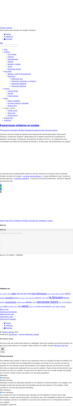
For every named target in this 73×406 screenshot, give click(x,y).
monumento (10, 302)
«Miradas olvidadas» (21, 178)
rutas (19, 306)
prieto (5, 306)
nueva (23, 302)
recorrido (11, 306)
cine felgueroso (39, 293)
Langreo (7, 52)
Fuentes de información (8, 312)
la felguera (56, 297)
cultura (49, 294)
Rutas (6, 98)
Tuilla (57, 306)
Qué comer (11, 113)
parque (29, 302)
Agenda (10, 93)
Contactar (7, 120)
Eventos (7, 89)
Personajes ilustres (14, 69)
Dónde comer (12, 110)
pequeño (34, 302)
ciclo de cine (22, 294)
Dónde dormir (13, 115)
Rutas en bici (12, 106)
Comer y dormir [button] (9, 108)
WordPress (13, 334)
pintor (60, 302)
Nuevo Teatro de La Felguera (10, 221)
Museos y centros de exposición (19, 74)
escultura (9, 298)
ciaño (13, 293)
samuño (31, 306)
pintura (68, 302)
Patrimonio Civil (17, 79)
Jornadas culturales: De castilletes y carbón (37, 221)
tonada (53, 306)
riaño (15, 306)
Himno (10, 67)
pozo (1, 306)
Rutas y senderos (14, 101)
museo (19, 302)
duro (56, 294)
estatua (16, 298)
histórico (38, 298)
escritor (2, 298)
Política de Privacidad (8, 319)
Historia (10, 62)
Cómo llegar (12, 54)
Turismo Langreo (8, 332)
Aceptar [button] (51, 345)
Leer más (64, 345)
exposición (22, 298)
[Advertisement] (36, 13)
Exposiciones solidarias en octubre (19, 125)
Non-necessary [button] (5, 390)
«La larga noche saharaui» (32, 176)
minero (2, 302)
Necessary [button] (4, 375)
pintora (64, 302)
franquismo (31, 298)
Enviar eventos (13, 96)
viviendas (62, 306)
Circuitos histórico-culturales (18, 103)
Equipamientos (13, 59)
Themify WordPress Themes (29, 334)
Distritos (11, 57)
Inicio (6, 49)
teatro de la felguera (44, 306)
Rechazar (57, 345)
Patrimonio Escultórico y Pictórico (23, 81)
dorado (53, 294)
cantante (5, 294)
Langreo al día (13, 91)
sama (25, 306)
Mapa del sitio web (7, 314)
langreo (66, 298)
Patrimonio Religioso (18, 86)
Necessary (6, 378)
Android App (8, 118)
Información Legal (6, 317)
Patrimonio (11, 76)
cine (29, 293)
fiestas (27, 298)
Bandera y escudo (14, 64)
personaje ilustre (47, 301)
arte (1, 294)
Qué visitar (8, 71)
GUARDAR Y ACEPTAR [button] (8, 405)
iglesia (43, 298)
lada (47, 298)
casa (9, 294)
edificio (68, 294)
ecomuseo (62, 294)
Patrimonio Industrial (18, 84)
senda (35, 306)
